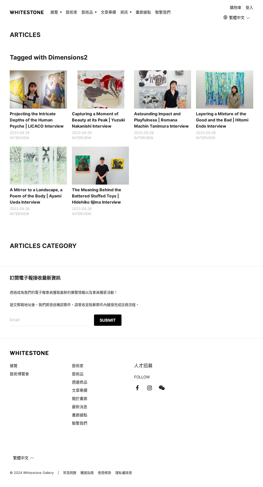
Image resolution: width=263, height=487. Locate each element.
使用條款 (104, 473)
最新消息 (79, 406)
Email (15, 319)
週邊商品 (79, 382)
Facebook (137, 388)
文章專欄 (108, 12)
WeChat (162, 388)
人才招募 (143, 365)
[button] (237, 18)
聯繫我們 (163, 12)
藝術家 (71, 12)
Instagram (149, 388)
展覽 (13, 365)
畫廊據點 (143, 12)
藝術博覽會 (19, 373)
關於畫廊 (80, 398)
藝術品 (77, 373)
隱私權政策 (123, 473)
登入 (249, 7)
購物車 (235, 7)
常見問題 (69, 473)
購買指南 (87, 473)
